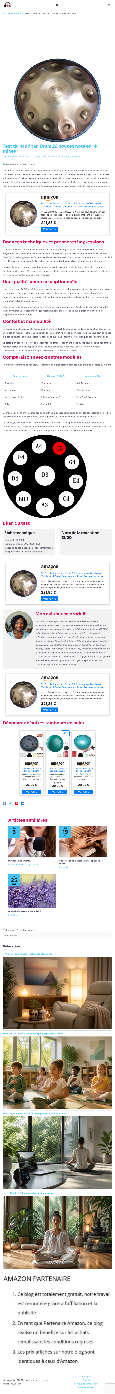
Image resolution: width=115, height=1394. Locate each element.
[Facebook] (4, 803)
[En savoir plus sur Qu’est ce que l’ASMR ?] (32, 841)
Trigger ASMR (32, 864)
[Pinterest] (16, 803)
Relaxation (76, 156)
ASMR (11, 864)
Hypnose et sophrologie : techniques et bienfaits (27, 954)
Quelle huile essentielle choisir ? (24, 911)
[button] (57, 5)
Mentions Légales (86, 1387)
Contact (86, 1380)
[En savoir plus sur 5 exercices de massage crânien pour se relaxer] (83, 841)
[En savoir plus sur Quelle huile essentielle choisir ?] (32, 890)
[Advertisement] (57, 37)
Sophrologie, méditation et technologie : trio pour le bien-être (34, 1113)
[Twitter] (10, 803)
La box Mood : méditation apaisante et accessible (28, 1193)
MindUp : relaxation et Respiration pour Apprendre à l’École (33, 1033)
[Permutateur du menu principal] (109, 5)
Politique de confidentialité (86, 1384)
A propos (86, 1376)
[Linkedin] (22, 803)
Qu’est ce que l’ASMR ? (19, 861)
